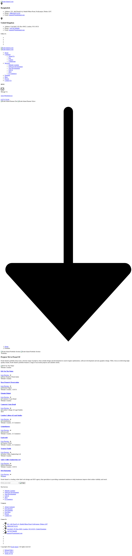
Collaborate (12, 61)
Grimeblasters (5, 426)
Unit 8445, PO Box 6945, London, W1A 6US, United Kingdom (26, 529)
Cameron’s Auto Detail (8, 404)
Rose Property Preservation (10, 382)
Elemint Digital (6, 393)
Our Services (9, 508)
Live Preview (5, 375)
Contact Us (8, 80)
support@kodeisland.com (17, 15)
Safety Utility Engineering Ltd (10, 459)
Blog (6, 77)
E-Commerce (13, 73)
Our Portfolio (9, 510)
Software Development (16, 66)
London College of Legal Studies (11, 415)
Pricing (7, 79)
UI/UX (11, 70)
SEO (10, 72)
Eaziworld (4, 437)
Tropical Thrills (6, 448)
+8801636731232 (14, 13)
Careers (11, 60)
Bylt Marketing (6, 470)
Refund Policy (9, 550)
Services (7, 63)
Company (8, 54)
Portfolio (7, 75)
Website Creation (14, 65)
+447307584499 (14, 28)
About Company (10, 507)
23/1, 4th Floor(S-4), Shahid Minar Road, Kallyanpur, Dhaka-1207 (27, 524)
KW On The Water (7, 371)
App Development (14, 68)
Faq (10, 58)
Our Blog (7, 512)
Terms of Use (9, 553)
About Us (11, 56)
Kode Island (14, 547)
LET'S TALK (5, 99)
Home (6, 53)
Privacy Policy (9, 552)
